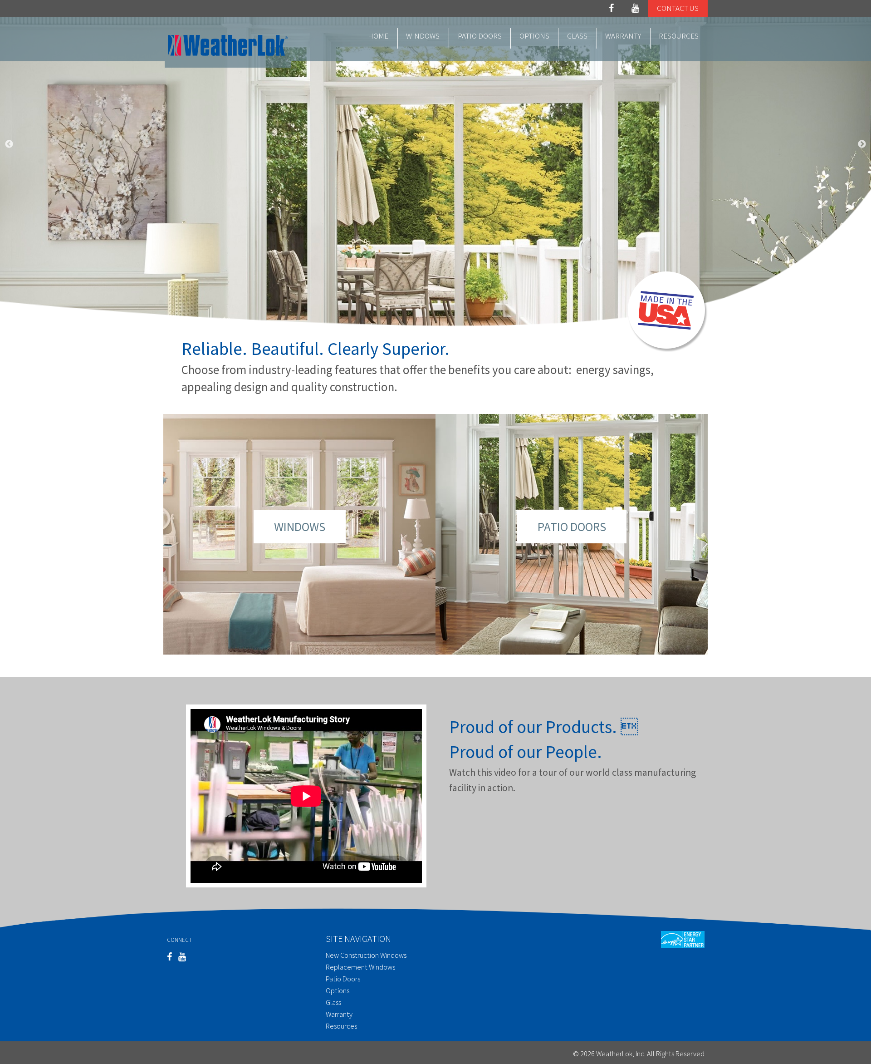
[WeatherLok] (228, 44)
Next (861, 144)
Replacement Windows (360, 966)
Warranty (623, 36)
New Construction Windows (366, 955)
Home (378, 36)
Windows (423, 36)
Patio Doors (480, 36)
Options (534, 36)
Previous (9, 144)
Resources (679, 36)
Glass (577, 36)
